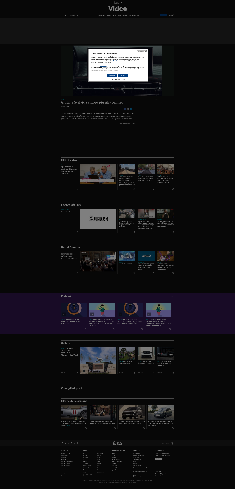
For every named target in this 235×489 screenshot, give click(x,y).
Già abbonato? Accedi (118, 79)
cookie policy (115, 60)
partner (138, 66)
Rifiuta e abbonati (142, 51)
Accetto (123, 75)
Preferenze (112, 75)
